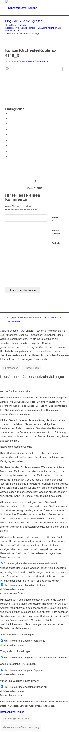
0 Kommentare (27, 61)
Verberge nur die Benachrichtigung (21, 727)
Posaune (44, 61)
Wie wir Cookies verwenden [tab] (15, 391)
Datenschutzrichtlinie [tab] (11, 695)
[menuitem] (49, 7)
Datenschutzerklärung (12, 712)
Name (55, 219)
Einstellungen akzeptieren (16, 718)
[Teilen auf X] (10, 118)
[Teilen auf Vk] (10, 145)
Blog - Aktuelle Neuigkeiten (23, 21)
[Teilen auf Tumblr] (10, 140)
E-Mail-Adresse (56, 233)
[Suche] (49, 7)
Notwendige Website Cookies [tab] (16, 446)
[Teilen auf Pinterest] (10, 129)
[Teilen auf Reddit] (10, 151)
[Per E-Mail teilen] (10, 156)
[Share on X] (10, 124)
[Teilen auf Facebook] (10, 113)
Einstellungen (31, 367)
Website (56, 243)
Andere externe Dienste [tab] (13, 593)
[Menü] (58, 7)
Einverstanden (10, 367)
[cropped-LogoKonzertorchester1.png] (28, 7)
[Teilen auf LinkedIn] (10, 135)
